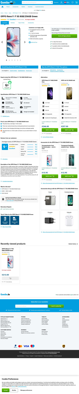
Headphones (65, 324)
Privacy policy (44, 334)
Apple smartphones (25, 318)
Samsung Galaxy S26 (5, 321)
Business (30, 6)
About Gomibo (45, 331)
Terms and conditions (48, 356)
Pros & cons (29, 70)
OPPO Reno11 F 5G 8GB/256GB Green (30, 13)
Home (2, 13)
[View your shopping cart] (76, 2)
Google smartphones (25, 324)
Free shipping (49, 133)
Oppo (10, 13)
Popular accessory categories (57, 71)
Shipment (3, 335)
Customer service (39, 6)
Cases (63, 318)
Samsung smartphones (26, 320)
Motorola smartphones (26, 322)
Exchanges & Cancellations (6, 337)
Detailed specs (5, 116)
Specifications (21, 70)
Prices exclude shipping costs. (53, 352)
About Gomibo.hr (20, 356)
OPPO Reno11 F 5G (17, 13)
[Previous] (2, 42)
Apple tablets (44, 318)
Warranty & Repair (4, 338)
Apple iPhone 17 (4, 318)
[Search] (51, 2)
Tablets (23, 6)
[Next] (24, 42)
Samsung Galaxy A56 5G (6, 322)
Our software (44, 333)
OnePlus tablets (45, 324)
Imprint (31, 356)
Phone (8, 6)
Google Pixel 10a (4, 324)
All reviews (4, 159)
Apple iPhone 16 (4, 320)
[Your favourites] (72, 2)
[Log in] (61, 2)
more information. (53, 353)
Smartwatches (65, 325)
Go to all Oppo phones (48, 137)
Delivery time (3, 334)
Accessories (15, 6)
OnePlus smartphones (25, 321)
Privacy (27, 356)
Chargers (64, 321)
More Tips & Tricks (6, 226)
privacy (13, 386)
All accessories (65, 327)
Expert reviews (13, 70)
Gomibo (44, 329)
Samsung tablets (45, 320)
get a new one (10, 200)
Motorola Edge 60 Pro (5, 325)
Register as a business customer (28, 333)
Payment (2, 331)
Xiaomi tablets (45, 321)
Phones (23, 316)
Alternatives (53, 70)
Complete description (7, 181)
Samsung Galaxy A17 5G (6, 327)
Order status (3, 333)
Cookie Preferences (38, 356)
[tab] (6, 60)
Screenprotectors (65, 320)
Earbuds (64, 322)
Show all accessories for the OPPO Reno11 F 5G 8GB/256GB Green (59, 183)
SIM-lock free (34, 42)
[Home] (2, 7)
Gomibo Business (24, 331)
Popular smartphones (7, 316)
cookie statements (22, 386)
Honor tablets (44, 322)
